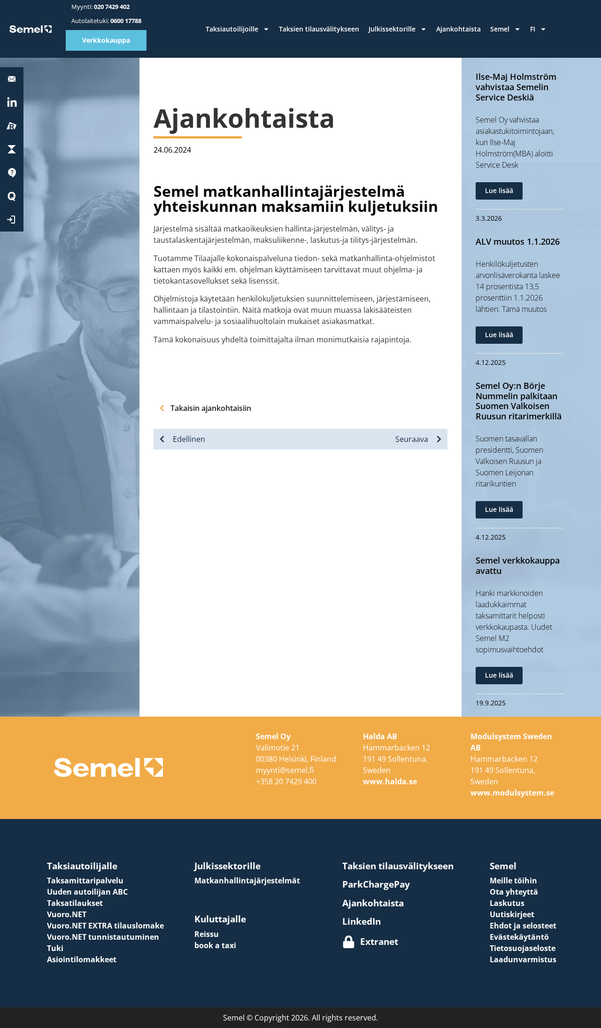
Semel (499, 28)
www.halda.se (390, 781)
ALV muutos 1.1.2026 (518, 241)
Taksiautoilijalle (82, 865)
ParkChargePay (376, 884)
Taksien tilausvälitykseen (319, 28)
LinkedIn (361, 921)
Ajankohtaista (458, 28)
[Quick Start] (11, 196)
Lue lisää (499, 190)
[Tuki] (11, 173)
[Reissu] (11, 126)
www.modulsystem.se (512, 793)
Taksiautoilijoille (232, 28)
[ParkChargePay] (11, 149)
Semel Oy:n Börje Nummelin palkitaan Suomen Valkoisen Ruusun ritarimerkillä (519, 401)
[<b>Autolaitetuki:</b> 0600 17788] (11, 79)
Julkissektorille (392, 28)
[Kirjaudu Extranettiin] (11, 220)
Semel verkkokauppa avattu (518, 565)
